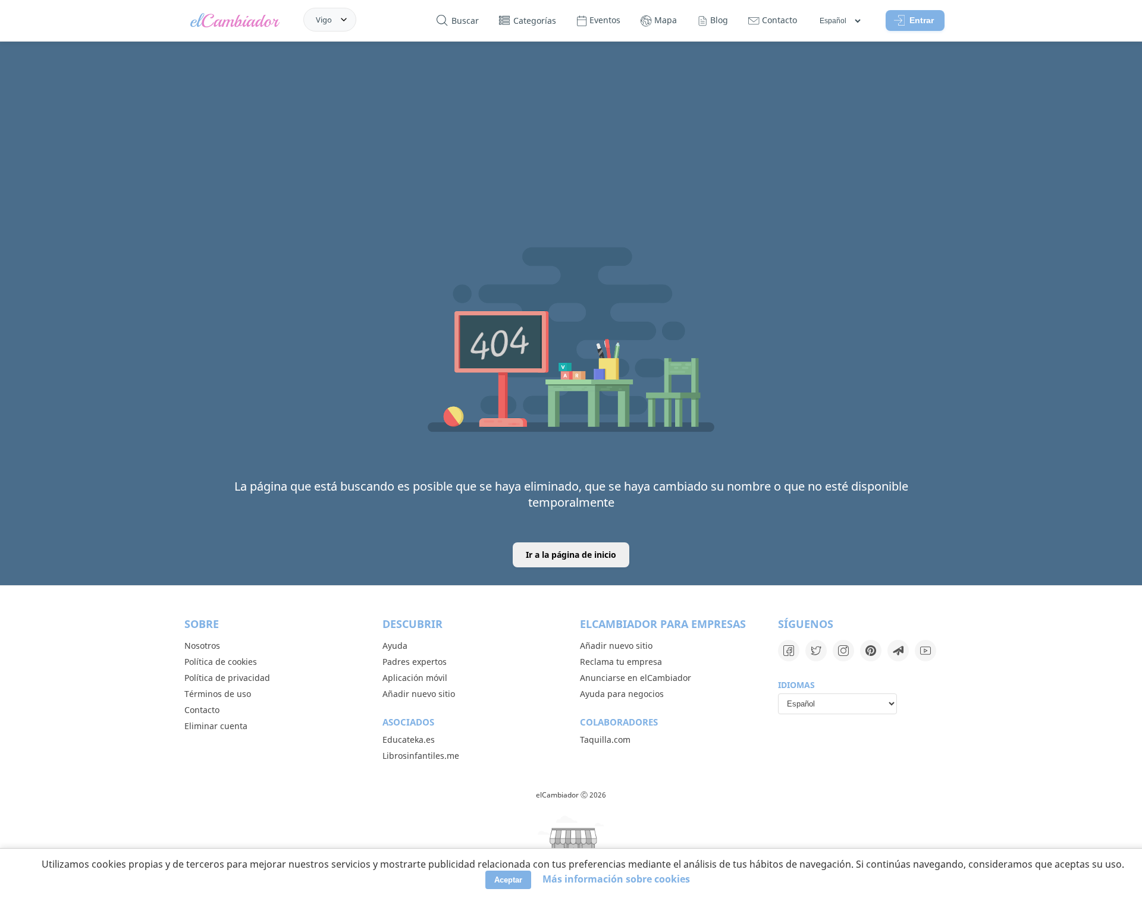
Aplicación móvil (414, 677)
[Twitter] (816, 650)
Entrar (921, 20)
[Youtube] (925, 650)
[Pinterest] (870, 650)
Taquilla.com (605, 739)
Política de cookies (220, 661)
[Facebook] (788, 650)
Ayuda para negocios (622, 693)
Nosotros (202, 645)
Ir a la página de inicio (571, 554)
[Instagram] (843, 650)
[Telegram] (898, 650)
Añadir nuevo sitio (418, 693)
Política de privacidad (227, 677)
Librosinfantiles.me (420, 755)
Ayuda (394, 645)
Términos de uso (217, 693)
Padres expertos (414, 661)
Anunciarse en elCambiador (635, 677)
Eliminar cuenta (215, 725)
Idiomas (796, 684)
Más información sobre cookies (616, 879)
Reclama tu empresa (621, 661)
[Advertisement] (571, 132)
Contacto (201, 709)
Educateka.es (408, 739)
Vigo (324, 19)
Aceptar (508, 879)
